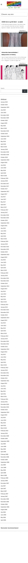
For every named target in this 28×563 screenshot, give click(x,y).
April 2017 (3, 204)
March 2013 (4, 333)
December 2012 (5, 341)
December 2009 (5, 436)
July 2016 (3, 228)
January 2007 (4, 496)
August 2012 (4, 351)
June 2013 (3, 325)
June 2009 (3, 446)
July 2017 (3, 196)
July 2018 (3, 165)
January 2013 (4, 338)
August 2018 (4, 162)
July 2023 (3, 110)
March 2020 (4, 128)
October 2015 (4, 252)
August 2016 (4, 225)
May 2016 (3, 233)
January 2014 (4, 307)
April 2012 (3, 362)
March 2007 (4, 491)
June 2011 (3, 388)
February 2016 (4, 241)
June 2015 (3, 262)
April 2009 (3, 451)
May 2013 (3, 328)
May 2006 (3, 517)
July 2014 (3, 291)
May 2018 (3, 170)
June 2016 (3, 231)
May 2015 (3, 265)
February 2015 (4, 273)
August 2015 (4, 257)
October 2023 (4, 104)
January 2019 (4, 149)
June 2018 (3, 167)
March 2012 (4, 365)
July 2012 (3, 354)
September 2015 (5, 254)
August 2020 (4, 123)
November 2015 (5, 249)
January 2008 (4, 480)
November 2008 (5, 457)
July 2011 (3, 386)
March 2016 (4, 238)
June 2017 (3, 199)
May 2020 (3, 125)
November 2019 (5, 131)
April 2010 (3, 425)
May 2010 (3, 422)
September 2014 (5, 286)
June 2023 (3, 112)
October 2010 (4, 409)
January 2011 (4, 401)
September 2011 (5, 380)
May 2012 (3, 359)
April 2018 (3, 173)
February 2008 (4, 478)
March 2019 (4, 146)
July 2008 (3, 464)
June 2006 (3, 514)
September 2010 (5, 412)
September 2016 (5, 223)
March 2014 (4, 301)
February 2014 (4, 304)
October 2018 (4, 157)
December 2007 (5, 483)
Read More (22, 30)
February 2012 (4, 367)
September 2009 (5, 441)
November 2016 (5, 217)
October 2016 (4, 220)
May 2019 (3, 141)
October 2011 (4, 378)
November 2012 (5, 344)
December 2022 (5, 115)
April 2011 (3, 394)
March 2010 (4, 428)
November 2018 (5, 154)
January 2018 (4, 181)
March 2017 (4, 207)
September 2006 (5, 507)
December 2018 (5, 152)
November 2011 (5, 375)
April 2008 (3, 472)
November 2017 (5, 186)
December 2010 (5, 404)
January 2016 (4, 244)
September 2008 (5, 462)
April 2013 (3, 330)
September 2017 (5, 191)
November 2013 (5, 312)
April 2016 (3, 236)
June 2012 (3, 357)
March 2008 (4, 475)
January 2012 (4, 370)
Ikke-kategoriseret (23, 32)
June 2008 (3, 467)
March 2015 (4, 270)
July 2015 (3, 259)
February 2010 (4, 430)
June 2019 (3, 139)
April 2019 (3, 144)
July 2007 (3, 486)
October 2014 (4, 283)
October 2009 (4, 438)
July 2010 (3, 417)
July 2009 (3, 443)
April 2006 (3, 520)
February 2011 (4, 399)
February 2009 (4, 454)
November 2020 (5, 117)
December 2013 (5, 309)
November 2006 (5, 501)
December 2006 (5, 499)
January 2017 (4, 212)
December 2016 (5, 215)
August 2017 (4, 194)
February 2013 (4, 336)
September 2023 (5, 107)
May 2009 (3, 449)
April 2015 (3, 267)
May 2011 (3, 391)
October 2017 (4, 188)
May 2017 (3, 202)
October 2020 (4, 120)
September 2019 (5, 136)
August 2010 (4, 415)
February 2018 (4, 178)
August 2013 (4, 320)
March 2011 (4, 396)
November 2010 (5, 407)
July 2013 (3, 323)
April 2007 (3, 488)
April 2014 (3, 299)
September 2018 (5, 160)
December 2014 (5, 278)
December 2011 (5, 373)
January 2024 (4, 102)
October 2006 (4, 504)
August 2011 (4, 383)
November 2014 (5, 280)
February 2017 (4, 210)
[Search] (24, 91)
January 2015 (4, 275)
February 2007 (4, 493)
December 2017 (5, 183)
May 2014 (3, 296)
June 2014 (3, 294)
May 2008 (3, 470)
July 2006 (3, 512)
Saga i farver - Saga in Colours (14, 7)
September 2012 (5, 349)
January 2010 (4, 433)
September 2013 (5, 317)
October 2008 (4, 459)
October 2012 (4, 346)
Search (2, 88)
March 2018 (4, 175)
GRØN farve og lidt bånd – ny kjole (12, 22)
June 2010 (3, 420)
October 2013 (4, 315)
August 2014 (4, 288)
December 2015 (5, 246)
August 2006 (4, 509)
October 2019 (4, 133)
